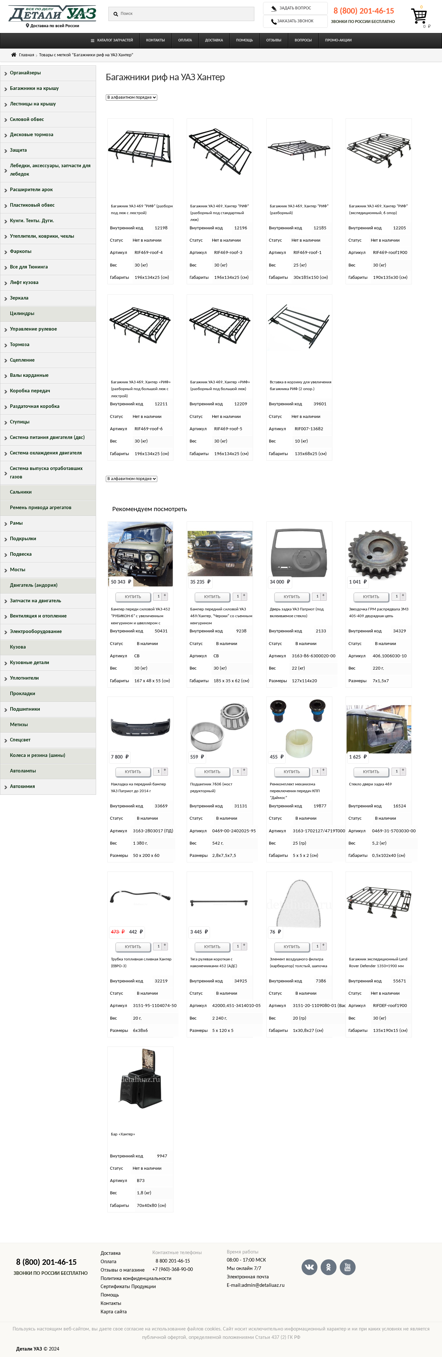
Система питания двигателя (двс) (47, 437)
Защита (18, 150)
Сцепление (22, 360)
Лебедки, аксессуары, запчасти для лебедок (50, 170)
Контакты (111, 1303)
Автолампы (23, 771)
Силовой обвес (27, 119)
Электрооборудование (36, 631)
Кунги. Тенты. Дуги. (32, 221)
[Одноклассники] (329, 1267)
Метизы (19, 725)
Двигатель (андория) (34, 585)
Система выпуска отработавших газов (46, 473)
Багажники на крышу (34, 88)
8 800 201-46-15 (173, 1261)
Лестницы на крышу (33, 104)
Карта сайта (114, 1312)
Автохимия (22, 786)
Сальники (21, 492)
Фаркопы (20, 251)
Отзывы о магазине (123, 1270)
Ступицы (19, 422)
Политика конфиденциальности (136, 1278)
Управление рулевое (33, 329)
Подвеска (21, 554)
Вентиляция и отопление (38, 616)
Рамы (16, 523)
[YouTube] (348, 1267)
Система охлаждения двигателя (46, 453)
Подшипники (25, 709)
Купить (133, 597)
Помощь (110, 1295)
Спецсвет (20, 740)
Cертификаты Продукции (128, 1286)
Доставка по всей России (54, 26)
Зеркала (19, 298)
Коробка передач (30, 391)
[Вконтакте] (309, 1267)
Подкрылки (23, 539)
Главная (26, 55)
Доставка (111, 1253)
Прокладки (22, 693)
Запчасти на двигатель (35, 601)
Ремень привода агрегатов (41, 507)
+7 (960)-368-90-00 (172, 1269)
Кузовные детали (29, 662)
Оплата (108, 1261)
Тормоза (19, 344)
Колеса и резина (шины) (37, 755)
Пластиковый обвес (32, 205)
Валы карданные (29, 375)
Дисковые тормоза (31, 134)
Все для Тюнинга (29, 267)
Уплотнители (24, 678)
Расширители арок (31, 189)
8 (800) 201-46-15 (364, 11)
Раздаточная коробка (35, 406)
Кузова (18, 647)
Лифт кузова (24, 282)
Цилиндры (22, 313)
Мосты (17, 570)
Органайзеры (25, 73)
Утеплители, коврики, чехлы (42, 236)
